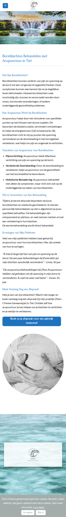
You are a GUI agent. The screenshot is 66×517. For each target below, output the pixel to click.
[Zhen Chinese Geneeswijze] (33, 5)
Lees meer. (38, 507)
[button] (5, 5)
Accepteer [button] (28, 512)
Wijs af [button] (41, 512)
